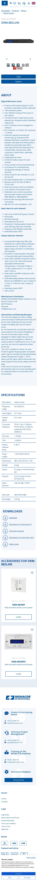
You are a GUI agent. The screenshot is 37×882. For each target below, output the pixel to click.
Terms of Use (5, 826)
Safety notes (14, 544)
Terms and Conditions (8, 823)
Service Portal (18, 780)
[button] (28, 3)
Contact (3, 799)
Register (18, 81)
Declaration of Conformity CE (20, 524)
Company (4, 802)
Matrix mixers (8, 13)
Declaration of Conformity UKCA (21, 537)
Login (18, 76)
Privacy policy (31, 858)
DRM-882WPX (18, 661)
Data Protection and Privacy (10, 818)
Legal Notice (5, 815)
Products (15, 11)
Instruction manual (16, 531)
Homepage (5, 11)
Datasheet (13, 518)
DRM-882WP (18, 604)
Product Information (7, 820)
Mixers (23, 11)
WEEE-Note (4, 829)
